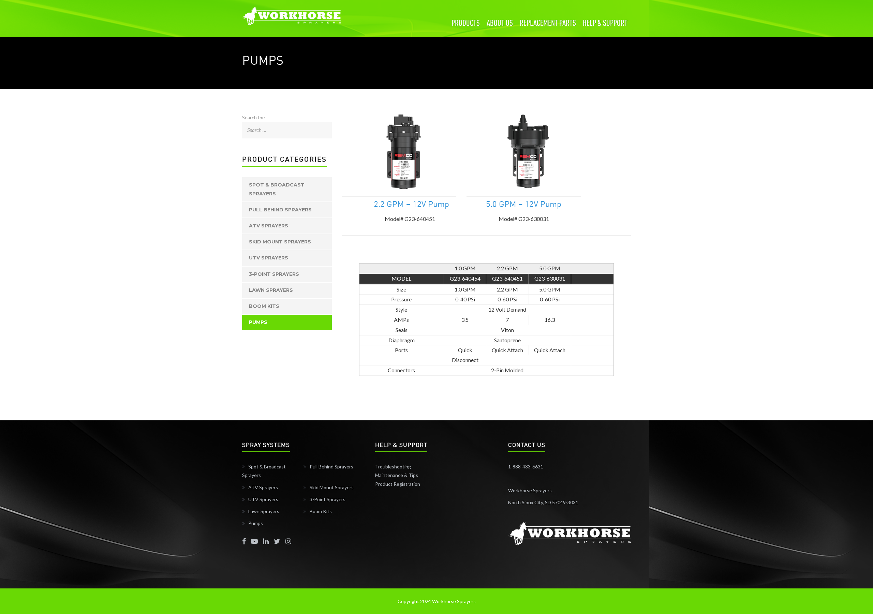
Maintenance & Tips (396, 475)
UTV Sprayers (268, 258)
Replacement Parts (548, 23)
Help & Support (605, 23)
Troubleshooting (393, 466)
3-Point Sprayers (274, 274)
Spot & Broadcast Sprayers (277, 189)
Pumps (258, 322)
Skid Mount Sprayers (280, 242)
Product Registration (397, 484)
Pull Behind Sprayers (280, 210)
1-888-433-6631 (525, 466)
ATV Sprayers (268, 226)
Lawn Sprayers (271, 290)
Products (466, 23)
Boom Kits (264, 306)
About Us (500, 23)
